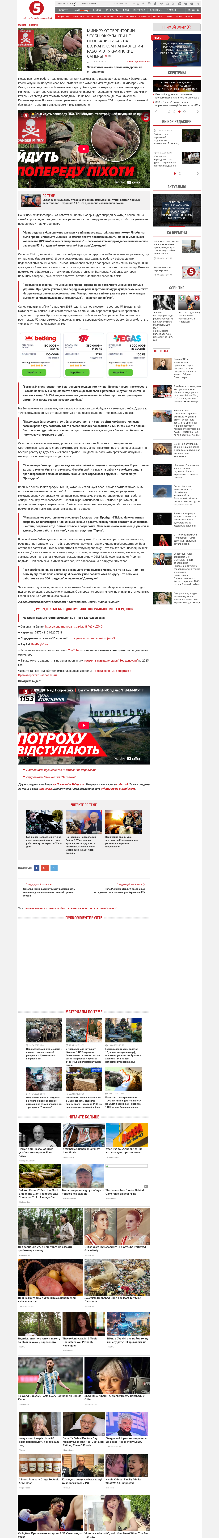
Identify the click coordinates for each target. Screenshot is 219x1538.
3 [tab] (179, 111)
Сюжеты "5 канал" (77, 908)
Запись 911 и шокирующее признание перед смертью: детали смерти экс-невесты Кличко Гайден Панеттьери (185, 368)
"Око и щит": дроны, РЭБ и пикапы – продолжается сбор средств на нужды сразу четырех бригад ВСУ (166, 164)
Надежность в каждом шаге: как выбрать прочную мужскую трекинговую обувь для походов (166, 247)
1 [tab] (165, 66)
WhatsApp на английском (118, 788)
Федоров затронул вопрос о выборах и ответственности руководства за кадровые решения (185, 519)
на (54, 784)
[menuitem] (62, 10)
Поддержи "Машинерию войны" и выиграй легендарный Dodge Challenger (167, 139)
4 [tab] (184, 111)
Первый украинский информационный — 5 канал (36, 10)
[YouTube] (192, 3)
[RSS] (198, 3)
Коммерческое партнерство (162, 269)
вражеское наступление (40, 908)
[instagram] (149, 3)
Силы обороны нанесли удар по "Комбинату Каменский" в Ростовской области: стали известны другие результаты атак (187, 495)
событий (122, 784)
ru (138, 3)
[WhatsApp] (167, 3)
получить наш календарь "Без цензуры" (111, 660)
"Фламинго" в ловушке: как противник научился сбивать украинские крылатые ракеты (187, 471)
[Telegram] (161, 3)
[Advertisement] (84, 354)
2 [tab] (189, 66)
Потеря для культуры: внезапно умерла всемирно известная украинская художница (187, 598)
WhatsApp (45, 788)
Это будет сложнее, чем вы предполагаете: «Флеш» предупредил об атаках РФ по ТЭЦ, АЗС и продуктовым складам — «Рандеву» (187, 394)
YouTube (73, 650)
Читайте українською (138, 61)
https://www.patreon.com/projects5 (92, 638)
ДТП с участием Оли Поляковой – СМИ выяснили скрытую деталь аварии (185, 539)
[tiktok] (155, 3)
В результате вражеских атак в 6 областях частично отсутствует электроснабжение (173, 97)
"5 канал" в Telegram (70, 784)
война (61, 908)
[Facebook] (143, 3)
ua (133, 3)
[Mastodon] (180, 3)
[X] (173, 3)
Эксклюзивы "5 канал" (103, 908)
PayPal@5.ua (39, 644)
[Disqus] (84, 967)
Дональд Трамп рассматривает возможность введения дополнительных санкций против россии (49, 892)
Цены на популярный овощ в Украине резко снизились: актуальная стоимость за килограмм (187, 450)
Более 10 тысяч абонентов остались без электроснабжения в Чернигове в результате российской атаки (176, 105)
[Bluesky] (186, 3)
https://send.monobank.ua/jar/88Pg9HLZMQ (73, 626)
